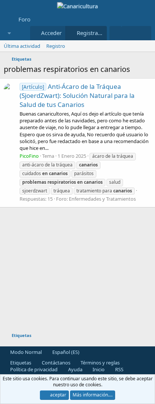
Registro (55, 46)
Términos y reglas (99, 362)
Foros (25, 19)
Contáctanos (55, 362)
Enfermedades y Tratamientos (102, 198)
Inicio (98, 369)
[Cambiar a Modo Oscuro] (115, 33)
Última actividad (22, 46)
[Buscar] (144, 33)
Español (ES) (65, 352)
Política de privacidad (33, 369)
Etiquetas (20, 362)
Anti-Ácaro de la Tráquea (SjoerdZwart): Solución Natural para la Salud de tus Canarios (77, 95)
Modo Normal (25, 352)
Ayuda (74, 369)
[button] (9, 33)
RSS (118, 369)
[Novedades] (129, 33)
